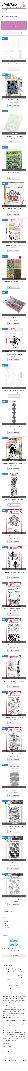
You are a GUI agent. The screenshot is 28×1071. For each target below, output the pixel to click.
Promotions (5, 935)
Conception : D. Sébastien (14, 1063)
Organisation (7, 927)
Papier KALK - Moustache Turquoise (14, 948)
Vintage (6, 925)
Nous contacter (22, 1060)
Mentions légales (12, 1060)
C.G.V (5, 1060)
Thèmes (7, 16)
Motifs (11, 16)
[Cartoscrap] (14, 1)
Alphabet (6, 921)
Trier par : (4, 32)
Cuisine (5, 923)
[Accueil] (2, 16)
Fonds (5, 929)
